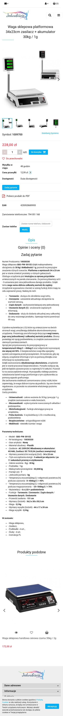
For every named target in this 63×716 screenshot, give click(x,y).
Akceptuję (52, 706)
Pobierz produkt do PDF (18, 196)
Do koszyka (36, 152)
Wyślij (25, 229)
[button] (56, 3)
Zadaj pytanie (10, 187)
